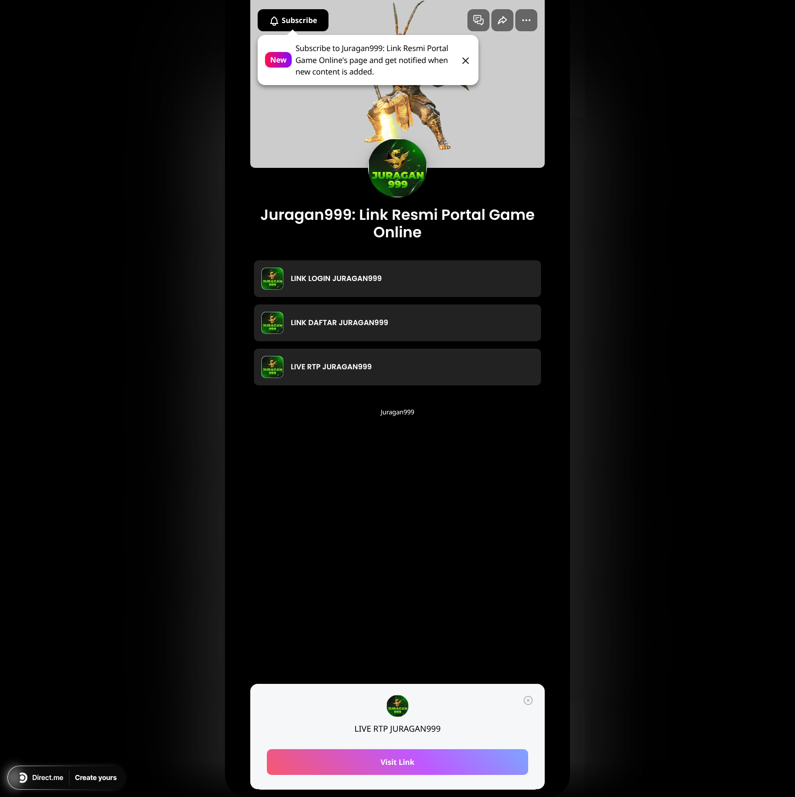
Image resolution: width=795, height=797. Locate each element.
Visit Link (397, 762)
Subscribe (298, 20)
